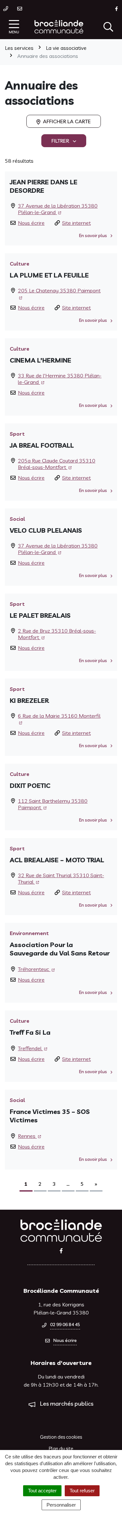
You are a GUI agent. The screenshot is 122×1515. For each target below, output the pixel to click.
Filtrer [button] (60, 140)
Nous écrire (31, 223)
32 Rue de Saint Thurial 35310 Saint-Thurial (61, 878)
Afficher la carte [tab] (66, 121)
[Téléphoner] (7, 8)
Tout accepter (42, 1490)
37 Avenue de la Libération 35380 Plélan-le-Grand (58, 208)
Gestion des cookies (61, 1437)
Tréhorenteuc (34, 969)
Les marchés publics (66, 1403)
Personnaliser (61, 1505)
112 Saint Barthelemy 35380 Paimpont (53, 804)
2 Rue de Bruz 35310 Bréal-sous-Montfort (57, 633)
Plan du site (61, 1448)
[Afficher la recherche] (108, 27)
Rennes (27, 1136)
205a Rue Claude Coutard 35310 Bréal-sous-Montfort (56, 463)
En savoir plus (93, 235)
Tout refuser (82, 1490)
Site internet (76, 223)
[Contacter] (21, 8)
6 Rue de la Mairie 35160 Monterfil (59, 716)
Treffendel (30, 1048)
